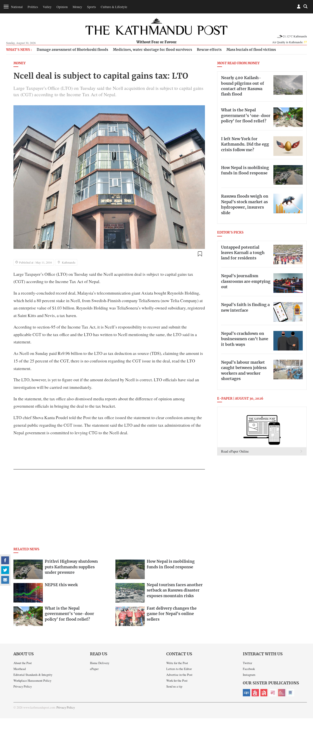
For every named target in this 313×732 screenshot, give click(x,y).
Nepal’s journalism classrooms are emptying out (245, 281)
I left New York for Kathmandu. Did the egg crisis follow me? (245, 144)
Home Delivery (99, 663)
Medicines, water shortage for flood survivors (152, 50)
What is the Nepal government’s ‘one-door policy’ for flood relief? (245, 115)
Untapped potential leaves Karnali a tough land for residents (243, 252)
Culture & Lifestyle (114, 7)
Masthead (19, 669)
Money (77, 7)
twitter (5, 570)
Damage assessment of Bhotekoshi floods (72, 50)
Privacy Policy (22, 686)
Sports (91, 7)
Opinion (62, 7)
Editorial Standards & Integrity (32, 674)
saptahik (255, 692)
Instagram (249, 674)
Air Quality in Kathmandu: (289, 42)
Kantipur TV (290, 692)
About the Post (22, 663)
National (17, 7)
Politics (33, 7)
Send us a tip (174, 686)
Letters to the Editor (179, 669)
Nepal (264, 692)
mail (5, 580)
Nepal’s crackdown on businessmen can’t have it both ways (244, 339)
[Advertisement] (109, 510)
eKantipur (246, 692)
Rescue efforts (209, 50)
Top (303, 694)
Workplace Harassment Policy (32, 680)
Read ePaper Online (235, 451)
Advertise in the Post (179, 674)
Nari (273, 692)
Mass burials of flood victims (251, 50)
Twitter (247, 663)
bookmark (200, 254)
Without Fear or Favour (156, 42)
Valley (47, 7)
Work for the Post (177, 680)
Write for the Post (177, 663)
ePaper (94, 669)
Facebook (249, 669)
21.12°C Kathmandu (295, 36)
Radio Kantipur (281, 692)
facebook (5, 560)
